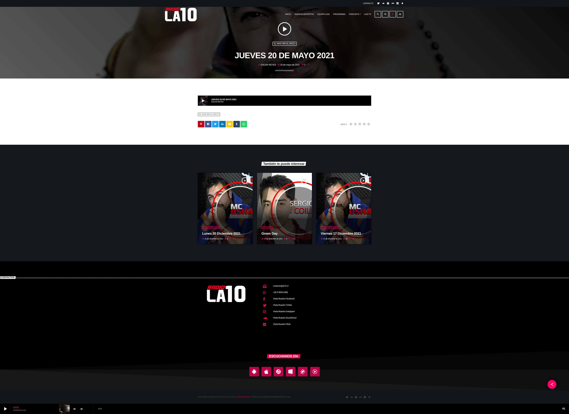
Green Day (270, 233)
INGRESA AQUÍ (243, 397)
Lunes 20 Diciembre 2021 (221, 233)
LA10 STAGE (267, 228)
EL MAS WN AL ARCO (284, 43)
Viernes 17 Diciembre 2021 (341, 233)
